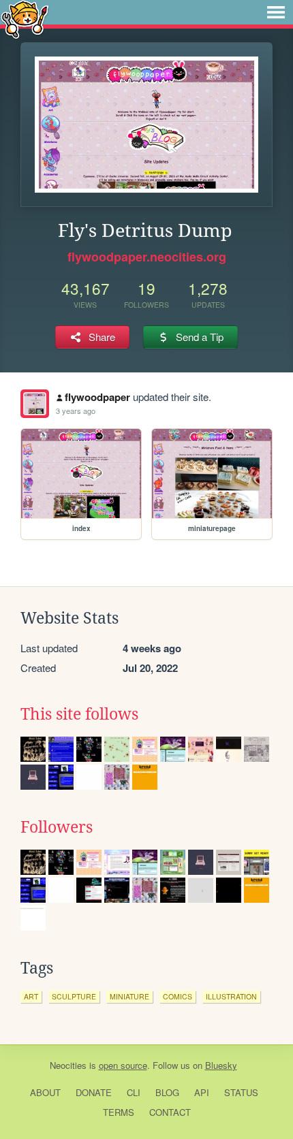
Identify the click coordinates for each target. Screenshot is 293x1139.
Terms (118, 1112)
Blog (167, 1092)
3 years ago (75, 410)
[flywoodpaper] (34, 403)
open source (123, 1065)
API (201, 1092)
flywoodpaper (97, 396)
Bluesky (221, 1065)
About (45, 1092)
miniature (129, 996)
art (31, 996)
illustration (231, 996)
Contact (170, 1112)
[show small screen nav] (276, 12)
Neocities (68, 1065)
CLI (133, 1092)
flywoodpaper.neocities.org (146, 257)
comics (177, 996)
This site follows (79, 714)
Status (241, 1092)
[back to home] (25, 19)
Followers (56, 827)
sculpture (74, 996)
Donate (94, 1092)
